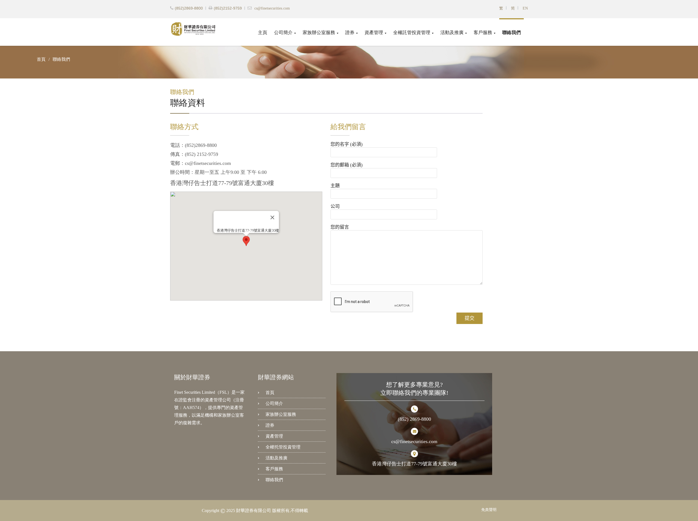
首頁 (270, 392)
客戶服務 (483, 32)
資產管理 (374, 32)
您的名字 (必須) (346, 144)
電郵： (177, 163)
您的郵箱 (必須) (346, 165)
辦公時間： (182, 172)
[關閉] (272, 217)
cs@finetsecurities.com (272, 8)
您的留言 (339, 227)
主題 (335, 185)
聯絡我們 (511, 32)
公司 (335, 206)
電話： (177, 145)
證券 (349, 32)
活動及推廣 (452, 32)
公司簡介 (283, 32)
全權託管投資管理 (411, 32)
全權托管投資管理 (283, 447)
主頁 (262, 32)
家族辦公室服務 (319, 32)
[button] (246, 241)
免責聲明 (489, 510)
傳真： (177, 154)
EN (525, 8)
